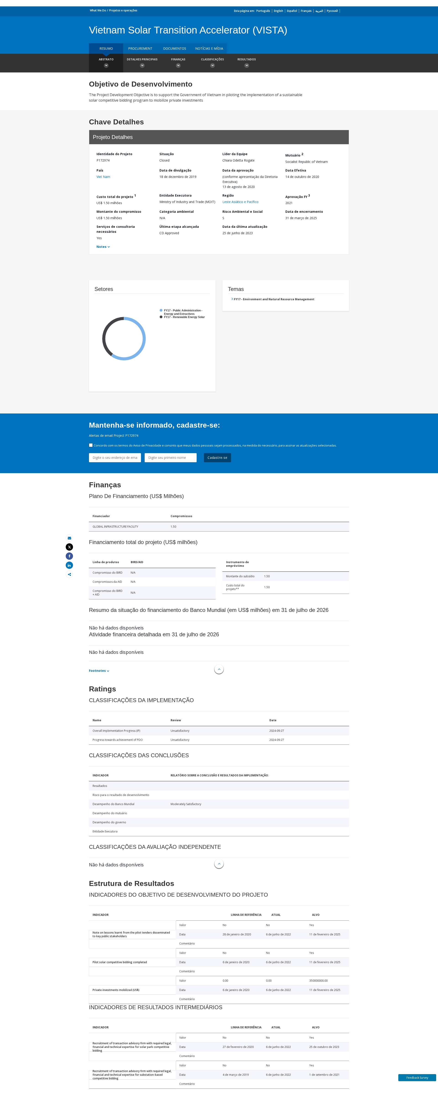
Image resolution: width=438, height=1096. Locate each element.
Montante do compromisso (118, 211)
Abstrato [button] (106, 59)
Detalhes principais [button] (142, 59)
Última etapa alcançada (179, 226)
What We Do (98, 10)
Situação (166, 154)
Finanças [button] (178, 59)
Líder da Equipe (235, 154)
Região (228, 195)
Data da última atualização (244, 226)
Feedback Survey (417, 1078)
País (99, 170)
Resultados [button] (246, 59)
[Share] (69, 556)
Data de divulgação (175, 170)
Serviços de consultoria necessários (115, 229)
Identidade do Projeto (114, 154)
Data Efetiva (295, 170)
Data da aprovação (238, 170)
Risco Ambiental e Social (242, 211)
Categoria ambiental (176, 211)
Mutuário (294, 154)
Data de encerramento (304, 211)
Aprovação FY (297, 196)
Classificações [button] (212, 59)
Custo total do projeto (116, 196)
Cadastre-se (217, 457)
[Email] (69, 538)
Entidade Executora (175, 195)
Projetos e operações (123, 10)
